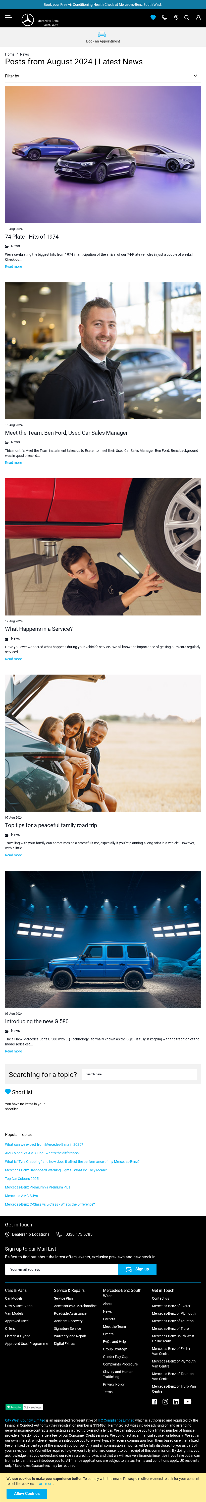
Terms (108, 1392)
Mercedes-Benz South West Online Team (173, 1338)
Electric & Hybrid (17, 1336)
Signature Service (67, 1329)
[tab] (198, 17)
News (107, 1311)
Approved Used (17, 1321)
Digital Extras (64, 1344)
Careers (109, 1319)
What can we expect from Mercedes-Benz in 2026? (44, 1144)
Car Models (14, 1298)
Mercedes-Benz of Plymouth (174, 1313)
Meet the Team (114, 1326)
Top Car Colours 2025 (22, 1179)
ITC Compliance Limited (116, 1420)
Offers (10, 1329)
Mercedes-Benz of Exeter (171, 1306)
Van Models (14, 1313)
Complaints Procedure (120, 1364)
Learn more (44, 1484)
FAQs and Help (114, 1342)
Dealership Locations (30, 1234)
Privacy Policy (114, 1384)
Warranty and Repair (70, 1336)
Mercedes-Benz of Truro (170, 1329)
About (108, 1304)
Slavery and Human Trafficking (118, 1374)
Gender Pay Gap (115, 1357)
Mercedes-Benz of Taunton (173, 1321)
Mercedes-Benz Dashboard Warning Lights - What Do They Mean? (56, 1170)
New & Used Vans (18, 1306)
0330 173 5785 (78, 1234)
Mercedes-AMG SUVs (21, 1196)
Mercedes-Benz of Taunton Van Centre (173, 1376)
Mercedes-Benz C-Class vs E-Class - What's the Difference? (50, 1204)
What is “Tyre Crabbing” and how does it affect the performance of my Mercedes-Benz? (72, 1162)
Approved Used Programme (26, 1344)
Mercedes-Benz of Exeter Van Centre (171, 1351)
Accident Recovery (68, 1321)
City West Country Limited (25, 1420)
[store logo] (40, 19)
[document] (104, 1487)
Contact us (160, 1298)
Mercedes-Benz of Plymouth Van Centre (174, 1363)
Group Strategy (115, 1349)
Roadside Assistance (70, 1313)
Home (10, 54)
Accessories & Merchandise (75, 1306)
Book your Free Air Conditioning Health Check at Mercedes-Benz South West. (103, 5)
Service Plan (63, 1298)
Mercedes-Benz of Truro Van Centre (174, 1388)
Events (108, 1334)
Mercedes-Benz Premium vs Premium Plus (37, 1187)
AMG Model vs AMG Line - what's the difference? (42, 1153)
